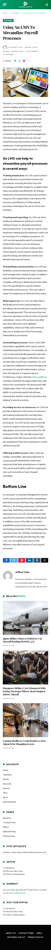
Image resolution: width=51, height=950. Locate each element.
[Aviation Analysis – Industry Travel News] (25, 4)
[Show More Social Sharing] (29, 61)
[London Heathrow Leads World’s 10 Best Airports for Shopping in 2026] (25, 720)
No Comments (33, 51)
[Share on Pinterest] (24, 61)
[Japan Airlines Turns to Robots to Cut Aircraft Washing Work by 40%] (25, 618)
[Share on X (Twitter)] (19, 61)
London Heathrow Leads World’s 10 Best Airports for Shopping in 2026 (24, 742)
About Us (7, 818)
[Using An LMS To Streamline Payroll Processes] (25, 82)
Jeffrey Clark (16, 47)
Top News (8, 20)
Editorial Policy (9, 831)
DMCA (6, 827)
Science (6, 788)
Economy (7, 784)
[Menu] (5, 4)
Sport (5, 797)
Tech (5, 793)
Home (5, 770)
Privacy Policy (9, 836)
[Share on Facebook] (15, 61)
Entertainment (9, 802)
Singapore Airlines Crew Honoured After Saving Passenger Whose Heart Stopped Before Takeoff (24, 691)
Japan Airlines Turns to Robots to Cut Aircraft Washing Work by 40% (22, 640)
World (5, 779)
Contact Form (9, 822)
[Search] (46, 4)
